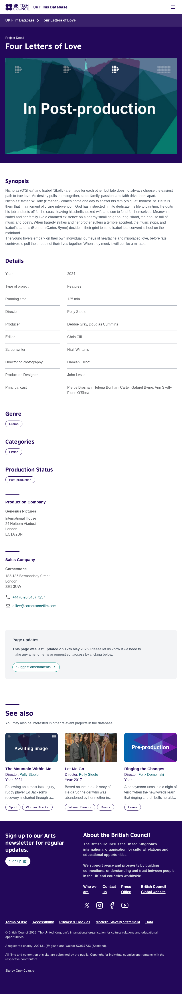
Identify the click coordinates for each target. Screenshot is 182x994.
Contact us (109, 889)
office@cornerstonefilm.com (34, 606)
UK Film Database (19, 20)
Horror (132, 807)
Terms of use (16, 922)
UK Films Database (50, 7)
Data (149, 922)
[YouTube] (125, 905)
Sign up (15, 861)
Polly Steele (29, 774)
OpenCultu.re (25, 970)
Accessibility (43, 922)
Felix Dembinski (151, 774)
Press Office (126, 889)
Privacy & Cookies (74, 922)
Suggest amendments (33, 667)
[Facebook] (112, 905)
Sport (13, 807)
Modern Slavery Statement (118, 922)
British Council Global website (153, 889)
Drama (14, 424)
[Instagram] (99, 905)
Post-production (20, 479)
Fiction (13, 452)
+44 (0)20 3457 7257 (28, 597)
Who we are (90, 889)
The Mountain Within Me (28, 769)
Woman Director (37, 807)
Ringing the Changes (144, 769)
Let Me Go (74, 769)
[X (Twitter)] (87, 905)
